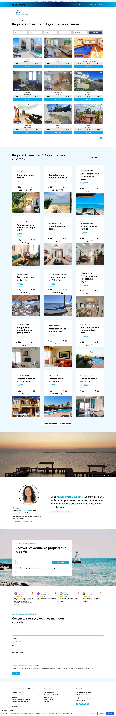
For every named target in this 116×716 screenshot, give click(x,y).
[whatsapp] (19, 5)
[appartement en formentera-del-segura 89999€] (88, 48)
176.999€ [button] (58, 100)
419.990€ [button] (27, 67)
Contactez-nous (48, 701)
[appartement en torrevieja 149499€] (27, 114)
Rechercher (95, 32)
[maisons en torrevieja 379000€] (88, 81)
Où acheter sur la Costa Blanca (52, 695)
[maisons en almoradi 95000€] (27, 81)
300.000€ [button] (88, 133)
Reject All (102, 713)
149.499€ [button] (27, 133)
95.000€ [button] (27, 100)
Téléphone (15, 638)
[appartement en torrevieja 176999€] (58, 81)
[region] (58, 712)
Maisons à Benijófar (17, 697)
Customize (93, 713)
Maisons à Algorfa (17, 704)
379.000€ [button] (88, 100)
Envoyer (16, 673)
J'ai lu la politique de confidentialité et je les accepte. (27, 665)
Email (13, 645)
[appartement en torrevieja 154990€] (58, 48)
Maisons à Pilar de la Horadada (20, 701)
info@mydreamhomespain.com (84, 698)
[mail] (21, 5)
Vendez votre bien (49, 699)
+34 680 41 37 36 (80, 701)
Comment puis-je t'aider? (18, 652)
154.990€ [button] (58, 67)
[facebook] (13, 5)
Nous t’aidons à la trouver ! (75, 1)
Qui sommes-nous (49, 692)
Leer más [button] (16, 604)
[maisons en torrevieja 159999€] (58, 114)
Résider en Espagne (49, 697)
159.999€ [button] (58, 133)
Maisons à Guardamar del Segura (21, 699)
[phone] (24, 5)
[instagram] (16, 5)
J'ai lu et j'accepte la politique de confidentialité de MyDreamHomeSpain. (35, 568)
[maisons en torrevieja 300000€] (88, 114)
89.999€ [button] (88, 67)
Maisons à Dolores (17, 706)
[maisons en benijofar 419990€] (27, 48)
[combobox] (14, 641)
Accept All (110, 713)
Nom (13, 631)
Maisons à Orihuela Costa (19, 695)
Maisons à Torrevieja (17, 692)
